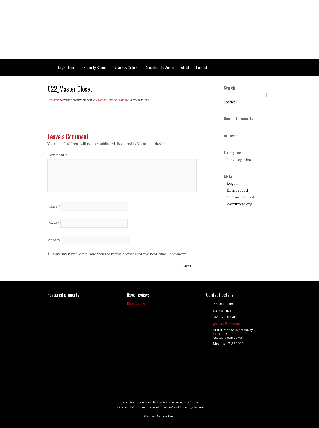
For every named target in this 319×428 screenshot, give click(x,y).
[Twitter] (226, 351)
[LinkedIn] (221, 351)
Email (53, 223)
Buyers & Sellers (125, 67)
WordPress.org (239, 204)
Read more (136, 303)
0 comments (139, 100)
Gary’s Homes (66, 67)
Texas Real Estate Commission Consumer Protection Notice (159, 402)
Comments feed (240, 197)
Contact (201, 67)
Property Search (94, 67)
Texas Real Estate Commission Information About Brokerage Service (159, 407)
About (185, 67)
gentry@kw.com (226, 323)
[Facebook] (232, 351)
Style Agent (168, 416)
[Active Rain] (215, 351)
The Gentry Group (159, 32)
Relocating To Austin (159, 67)
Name (53, 206)
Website (54, 240)
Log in (232, 183)
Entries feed (237, 190)
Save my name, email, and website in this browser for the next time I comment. (120, 254)
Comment (57, 155)
